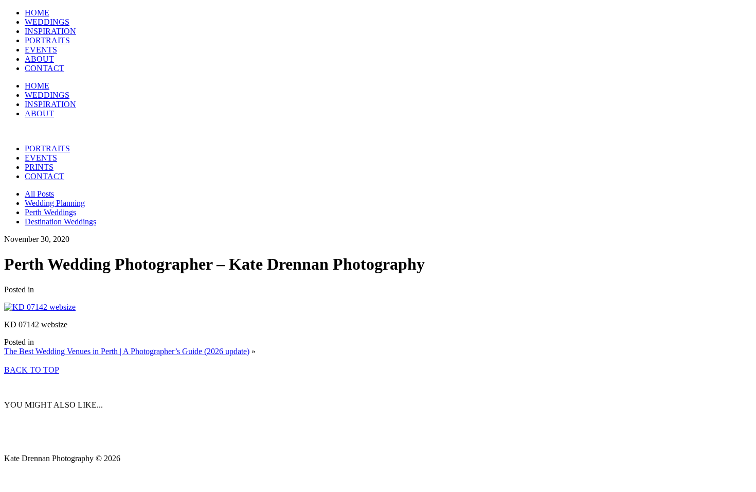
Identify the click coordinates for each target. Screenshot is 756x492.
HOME (37, 12)
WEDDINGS (47, 21)
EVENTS (41, 49)
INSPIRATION (50, 31)
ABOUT (39, 59)
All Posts (39, 193)
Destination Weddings (60, 221)
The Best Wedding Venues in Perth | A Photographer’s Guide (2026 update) (126, 351)
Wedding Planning (55, 203)
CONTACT (44, 68)
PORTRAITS (47, 40)
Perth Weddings (50, 212)
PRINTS (39, 167)
